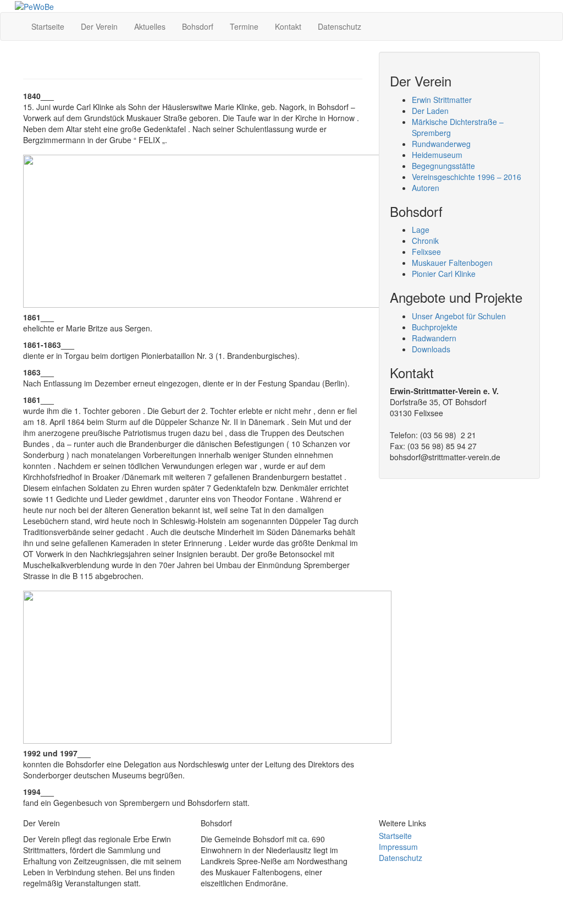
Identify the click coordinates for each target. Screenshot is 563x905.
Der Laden (430, 110)
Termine (244, 26)
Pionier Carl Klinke (444, 273)
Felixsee (426, 251)
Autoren (425, 187)
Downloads (431, 349)
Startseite (47, 26)
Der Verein (99, 26)
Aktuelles (149, 26)
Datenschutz (339, 26)
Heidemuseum (437, 154)
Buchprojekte (434, 326)
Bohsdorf (197, 26)
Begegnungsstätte (443, 165)
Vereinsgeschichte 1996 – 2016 (466, 176)
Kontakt (288, 26)
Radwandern (434, 338)
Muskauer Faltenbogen (452, 262)
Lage (420, 229)
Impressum (398, 846)
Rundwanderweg (441, 143)
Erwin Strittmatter (442, 99)
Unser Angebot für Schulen (459, 315)
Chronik (425, 240)
